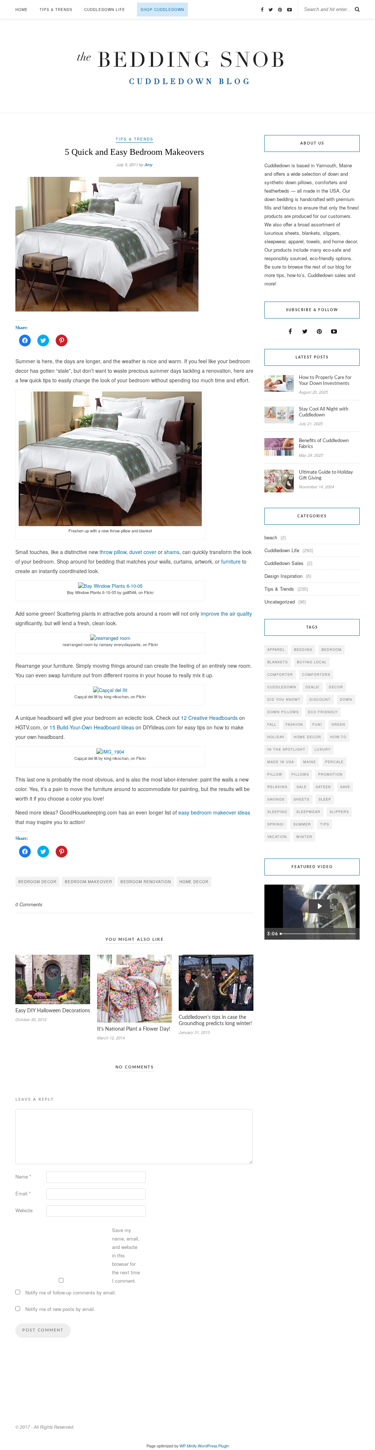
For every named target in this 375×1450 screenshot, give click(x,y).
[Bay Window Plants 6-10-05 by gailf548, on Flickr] (110, 585)
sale (302, 786)
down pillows (283, 712)
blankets (277, 662)
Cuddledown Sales (284, 563)
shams (171, 551)
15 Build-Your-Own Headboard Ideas (91, 727)
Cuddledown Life (104, 9)
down (346, 699)
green (338, 724)
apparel (276, 649)
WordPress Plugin (213, 1446)
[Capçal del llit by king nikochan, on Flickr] (110, 689)
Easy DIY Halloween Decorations (52, 1010)
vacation (277, 836)
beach (270, 537)
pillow (274, 774)
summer (302, 824)
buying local (312, 662)
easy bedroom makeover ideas (214, 812)
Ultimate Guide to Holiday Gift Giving (326, 475)
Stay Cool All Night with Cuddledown (323, 412)
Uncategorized (279, 601)
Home (21, 9)
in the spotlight (286, 749)
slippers (339, 811)
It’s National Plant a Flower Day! (133, 1029)
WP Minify (188, 1446)
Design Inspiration (283, 575)
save (345, 786)
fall (271, 724)
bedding (303, 649)
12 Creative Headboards (209, 717)
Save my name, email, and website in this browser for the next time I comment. (126, 1255)
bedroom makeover (88, 881)
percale (334, 761)
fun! (317, 724)
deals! (312, 687)
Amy (149, 164)
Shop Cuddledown (162, 9)
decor (336, 687)
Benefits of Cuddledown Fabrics (324, 443)
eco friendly (323, 712)
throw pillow (113, 551)
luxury (323, 749)
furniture (231, 561)
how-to (338, 737)
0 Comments (28, 904)
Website (24, 1210)
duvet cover (142, 551)
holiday (276, 737)
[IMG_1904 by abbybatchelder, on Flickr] (110, 751)
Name (23, 1176)
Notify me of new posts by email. (60, 1308)
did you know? (283, 699)
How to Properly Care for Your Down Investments (325, 380)
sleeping (277, 811)
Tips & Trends (56, 9)
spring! (275, 824)
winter (304, 836)
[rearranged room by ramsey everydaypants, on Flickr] (110, 637)
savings (276, 799)
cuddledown (281, 687)
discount (320, 699)
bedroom (332, 649)
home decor (193, 881)
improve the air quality (226, 613)
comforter (280, 674)
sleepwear (308, 811)
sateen (323, 786)
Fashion (294, 724)
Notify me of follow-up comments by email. (70, 1292)
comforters (316, 674)
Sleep (325, 799)
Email (23, 1193)
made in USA (280, 761)
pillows (300, 774)
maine (309, 761)
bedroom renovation (145, 881)
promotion (330, 774)
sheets (301, 799)
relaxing (277, 786)
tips (324, 824)
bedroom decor (37, 881)
